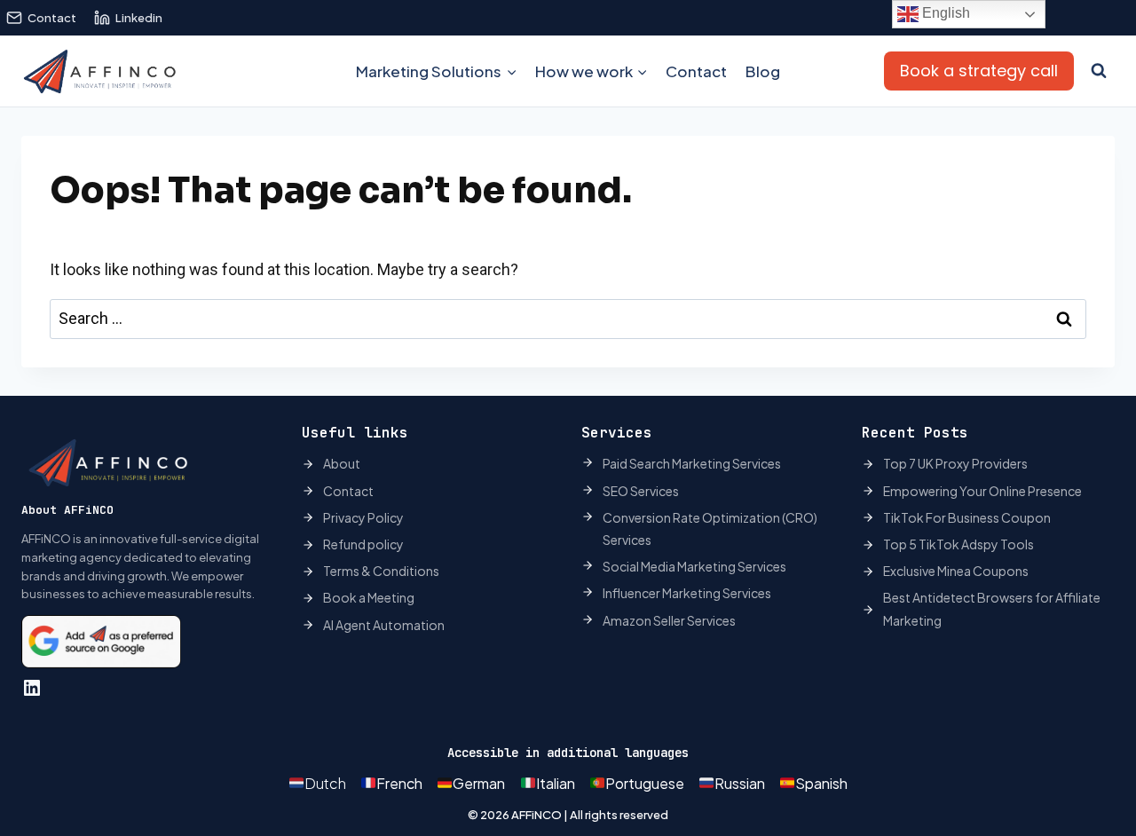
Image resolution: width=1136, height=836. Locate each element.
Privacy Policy (363, 517)
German (479, 783)
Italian (555, 783)
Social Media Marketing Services (694, 566)
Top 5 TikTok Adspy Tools (958, 544)
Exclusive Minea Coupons (956, 571)
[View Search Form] (1099, 71)
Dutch (325, 783)
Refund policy (363, 544)
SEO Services (641, 491)
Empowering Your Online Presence (982, 491)
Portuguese (644, 783)
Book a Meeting (368, 597)
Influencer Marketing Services (687, 593)
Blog (763, 71)
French (399, 783)
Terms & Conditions (381, 571)
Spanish (821, 783)
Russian (739, 783)
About (341, 463)
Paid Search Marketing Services (692, 463)
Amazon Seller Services (669, 620)
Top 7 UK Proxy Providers (955, 463)
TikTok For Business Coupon (967, 517)
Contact (696, 71)
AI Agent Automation (384, 625)
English (944, 12)
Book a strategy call (979, 70)
